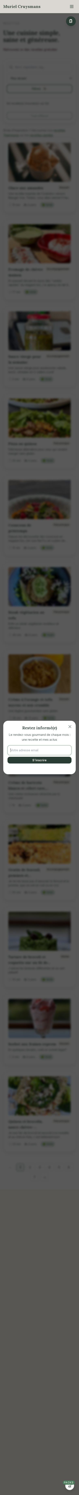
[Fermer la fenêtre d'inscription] (70, 726)
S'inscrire (39, 760)
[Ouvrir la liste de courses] (71, 21)
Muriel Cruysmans (22, 6)
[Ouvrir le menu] (72, 6)
